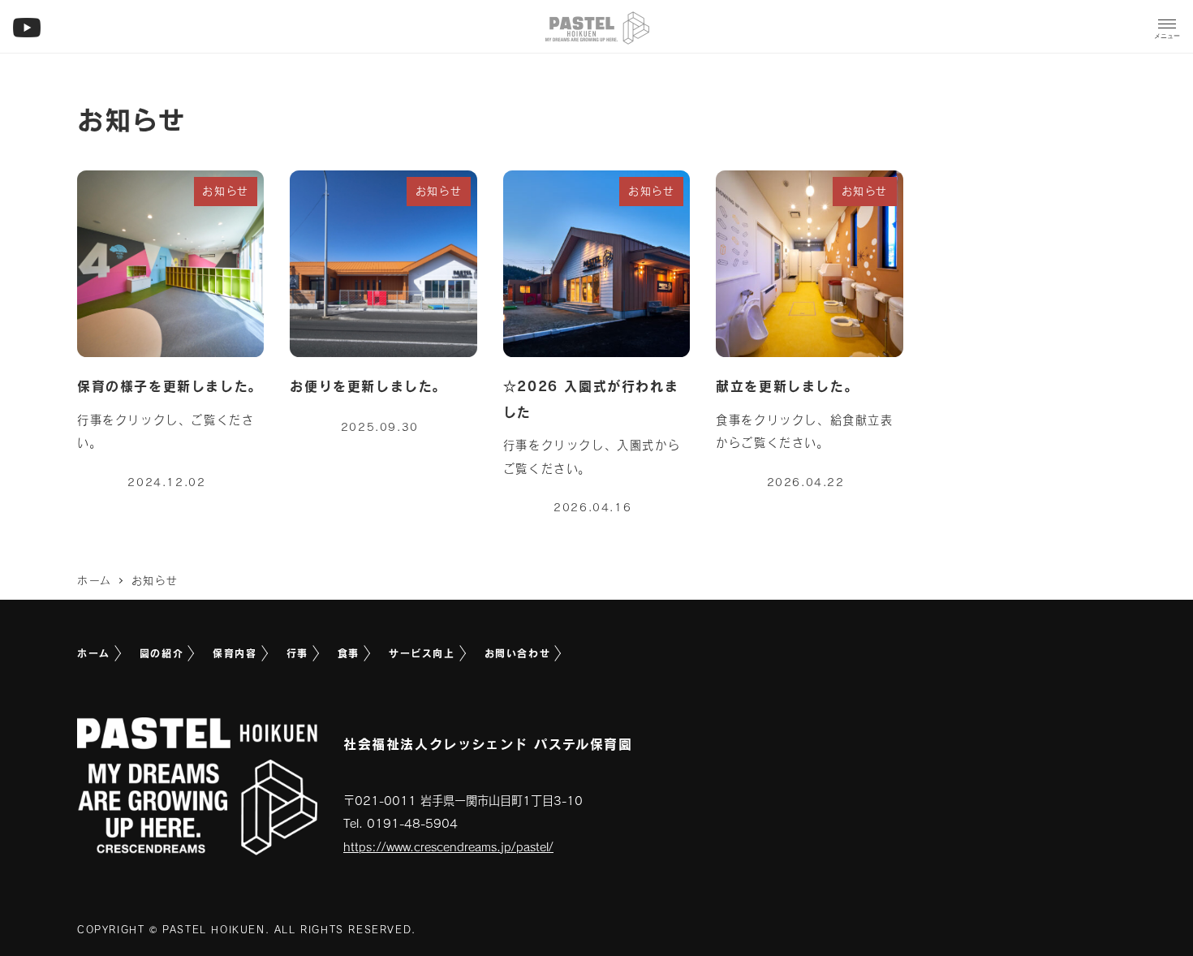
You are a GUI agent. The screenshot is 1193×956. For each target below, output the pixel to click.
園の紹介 (161, 653)
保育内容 (234, 653)
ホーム (93, 653)
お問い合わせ (518, 653)
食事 (349, 653)
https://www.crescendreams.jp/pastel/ (448, 847)
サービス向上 (422, 653)
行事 (297, 653)
